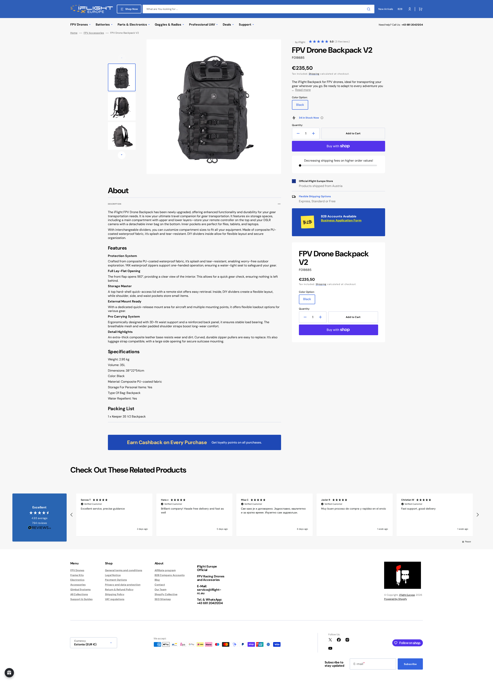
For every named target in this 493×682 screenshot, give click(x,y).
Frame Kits (77, 575)
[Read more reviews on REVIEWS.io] (39, 528)
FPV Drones (77, 570)
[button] (420, 9)
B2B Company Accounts (170, 575)
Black (302, 106)
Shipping (314, 73)
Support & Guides (81, 599)
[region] (275, 515)
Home (73, 32)
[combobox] (258, 9)
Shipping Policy (114, 594)
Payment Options (116, 579)
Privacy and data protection (122, 584)
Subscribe (410, 664)
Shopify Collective (166, 594)
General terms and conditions (123, 570)
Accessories (78, 584)
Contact (160, 584)
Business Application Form (341, 220)
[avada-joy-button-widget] (9, 672)
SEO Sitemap (163, 599)
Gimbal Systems (80, 589)
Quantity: (297, 125)
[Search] (369, 9)
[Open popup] (322, 118)
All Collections (79, 594)
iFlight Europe (407, 595)
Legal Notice (113, 575)
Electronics (77, 579)
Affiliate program (165, 570)
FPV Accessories (94, 32)
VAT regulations (114, 599)
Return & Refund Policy (119, 589)
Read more (303, 90)
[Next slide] (122, 155)
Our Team (160, 589)
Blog (157, 579)
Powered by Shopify (395, 599)
